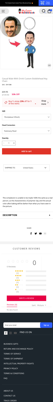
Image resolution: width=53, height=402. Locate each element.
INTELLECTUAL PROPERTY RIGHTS (19, 354)
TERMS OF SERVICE (12, 344)
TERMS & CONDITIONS (14, 363)
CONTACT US (9, 386)
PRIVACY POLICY (11, 359)
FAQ (5, 368)
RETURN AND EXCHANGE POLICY (18, 339)
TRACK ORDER (10, 391)
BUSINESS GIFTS (11, 334)
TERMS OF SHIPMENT (13, 349)
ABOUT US (8, 381)
